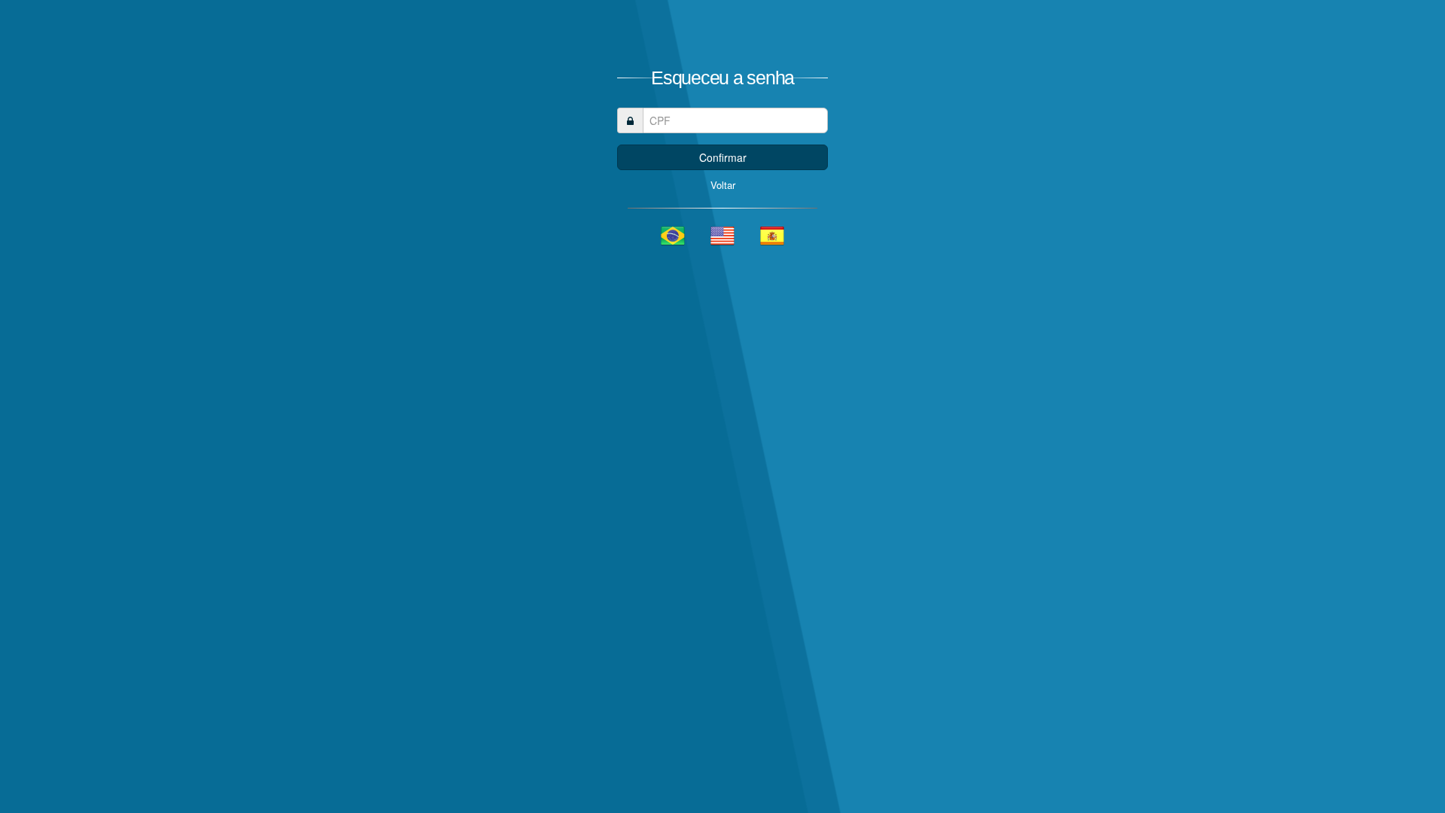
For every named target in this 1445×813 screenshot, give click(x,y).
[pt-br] (673, 236)
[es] (772, 236)
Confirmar (723, 157)
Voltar (722, 185)
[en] (722, 236)
